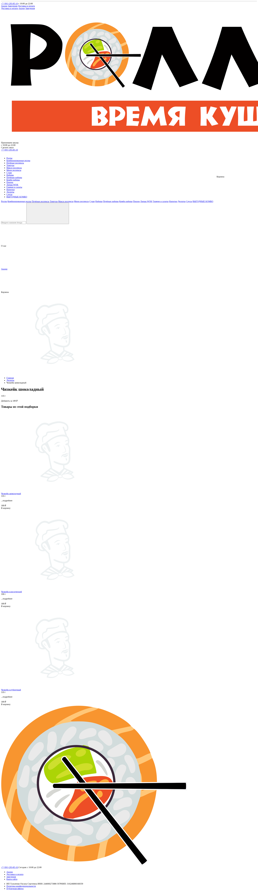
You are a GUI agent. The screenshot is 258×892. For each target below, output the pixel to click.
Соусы (9, 194)
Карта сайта (11, 879)
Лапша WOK (12, 185)
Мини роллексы (13, 170)
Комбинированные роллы (18, 160)
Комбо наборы (13, 180)
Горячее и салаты (14, 187)
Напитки (10, 189)
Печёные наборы (14, 177)
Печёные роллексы (15, 163)
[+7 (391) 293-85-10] (2, 153)
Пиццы (9, 182)
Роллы (9, 158)
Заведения (12, 6)
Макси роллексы (14, 168)
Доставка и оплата (26, 6)
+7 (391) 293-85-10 (9, 3)
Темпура (10, 165)
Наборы (10, 175)
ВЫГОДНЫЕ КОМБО (16, 197)
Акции (4, 6)
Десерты (10, 192)
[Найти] (47, 213)
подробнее (7, 500)
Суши (9, 172)
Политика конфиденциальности (21, 886)
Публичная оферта (15, 888)
